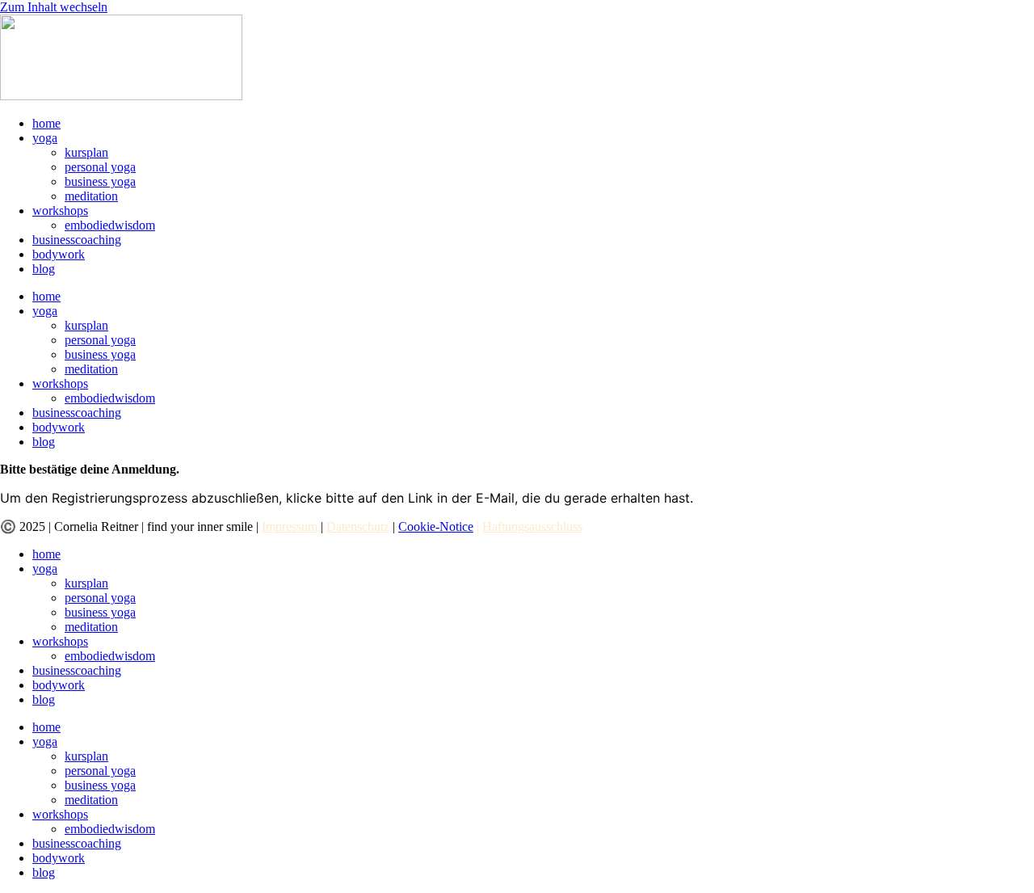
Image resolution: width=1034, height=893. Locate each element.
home (46, 123)
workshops (60, 210)
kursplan (86, 152)
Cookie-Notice (435, 526)
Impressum (289, 526)
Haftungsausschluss (532, 526)
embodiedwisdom (110, 225)
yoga (44, 138)
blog (43, 269)
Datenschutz (357, 526)
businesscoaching (76, 239)
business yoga (100, 181)
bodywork (58, 254)
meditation (91, 196)
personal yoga (100, 167)
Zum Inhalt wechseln (53, 7)
